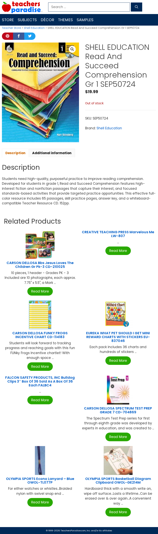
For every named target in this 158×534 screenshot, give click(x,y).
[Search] (136, 7)
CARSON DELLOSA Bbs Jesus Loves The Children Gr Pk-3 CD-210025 (40, 264)
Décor (47, 20)
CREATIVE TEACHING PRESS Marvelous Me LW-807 (118, 234)
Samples (85, 20)
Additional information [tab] (51, 153)
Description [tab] (15, 153)
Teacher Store (11, 28)
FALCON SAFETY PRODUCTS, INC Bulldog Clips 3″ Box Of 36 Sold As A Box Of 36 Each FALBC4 (40, 381)
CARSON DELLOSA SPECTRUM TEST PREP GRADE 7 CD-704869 (118, 410)
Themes (65, 20)
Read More (40, 291)
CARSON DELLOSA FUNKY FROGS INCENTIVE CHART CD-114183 (40, 335)
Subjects (27, 20)
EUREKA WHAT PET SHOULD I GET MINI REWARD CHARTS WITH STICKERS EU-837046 (118, 337)
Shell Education (34, 28)
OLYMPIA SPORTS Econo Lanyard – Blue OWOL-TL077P (40, 480)
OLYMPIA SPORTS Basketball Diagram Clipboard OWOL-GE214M (118, 480)
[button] (72, 49)
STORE (8, 20)
